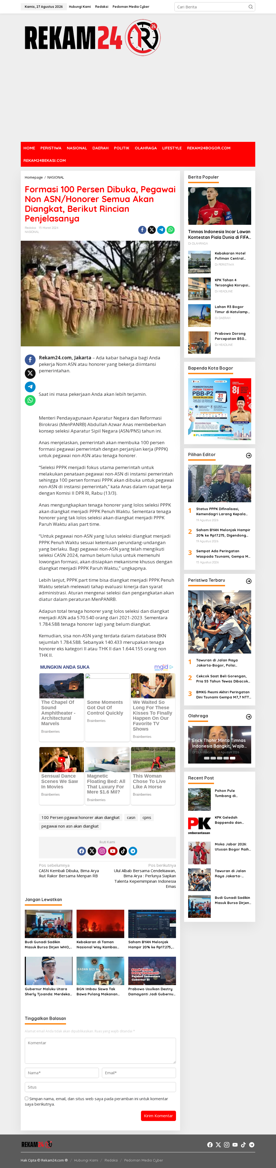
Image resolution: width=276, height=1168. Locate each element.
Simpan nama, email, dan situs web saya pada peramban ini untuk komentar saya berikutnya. (96, 1101)
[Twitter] (92, 851)
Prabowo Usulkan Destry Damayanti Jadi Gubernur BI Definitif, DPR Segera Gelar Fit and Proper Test (151, 992)
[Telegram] (133, 851)
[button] (250, 6)
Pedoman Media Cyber (143, 1160)
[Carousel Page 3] (219, 758)
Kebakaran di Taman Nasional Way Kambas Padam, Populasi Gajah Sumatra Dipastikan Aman (100, 945)
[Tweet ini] (152, 230)
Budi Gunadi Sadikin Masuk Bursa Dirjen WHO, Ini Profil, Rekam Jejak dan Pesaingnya (47, 945)
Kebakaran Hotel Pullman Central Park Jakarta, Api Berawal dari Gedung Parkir (230, 256)
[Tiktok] (123, 851)
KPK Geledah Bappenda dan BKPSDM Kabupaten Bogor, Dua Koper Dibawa (232, 820)
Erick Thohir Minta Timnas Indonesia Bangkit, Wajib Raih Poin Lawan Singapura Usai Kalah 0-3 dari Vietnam (219, 743)
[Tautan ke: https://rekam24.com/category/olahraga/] (249, 717)
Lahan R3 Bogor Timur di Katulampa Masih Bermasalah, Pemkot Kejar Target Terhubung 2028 (232, 309)
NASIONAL (32, 232)
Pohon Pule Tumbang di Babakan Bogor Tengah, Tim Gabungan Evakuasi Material (232, 793)
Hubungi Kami (86, 1160)
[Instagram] (102, 851)
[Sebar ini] (142, 230)
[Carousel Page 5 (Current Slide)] (232, 758)
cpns (147, 817)
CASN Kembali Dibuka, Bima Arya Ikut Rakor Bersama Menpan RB (69, 870)
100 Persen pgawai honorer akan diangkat (81, 817)
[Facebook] (81, 851)
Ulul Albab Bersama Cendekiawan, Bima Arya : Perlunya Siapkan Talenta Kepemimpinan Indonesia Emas (145, 876)
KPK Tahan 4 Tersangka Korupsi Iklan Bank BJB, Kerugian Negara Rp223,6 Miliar (231, 283)
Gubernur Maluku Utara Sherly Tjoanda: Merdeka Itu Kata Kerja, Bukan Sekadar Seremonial (47, 992)
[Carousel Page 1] (206, 758)
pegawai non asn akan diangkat (70, 826)
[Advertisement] (138, 100)
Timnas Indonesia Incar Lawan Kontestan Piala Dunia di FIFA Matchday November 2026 (219, 234)
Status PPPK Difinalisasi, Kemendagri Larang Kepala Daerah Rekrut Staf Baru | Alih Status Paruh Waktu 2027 (223, 512)
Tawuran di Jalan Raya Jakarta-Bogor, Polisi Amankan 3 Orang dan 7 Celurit (217, 663)
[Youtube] (112, 851)
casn (131, 817)
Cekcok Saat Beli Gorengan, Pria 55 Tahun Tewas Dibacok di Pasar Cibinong (222, 679)
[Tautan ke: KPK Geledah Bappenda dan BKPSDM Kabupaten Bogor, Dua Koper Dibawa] (199, 825)
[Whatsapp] (171, 230)
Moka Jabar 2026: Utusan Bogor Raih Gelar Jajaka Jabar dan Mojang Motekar (232, 847)
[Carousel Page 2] (213, 758)
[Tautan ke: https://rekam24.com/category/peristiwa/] (249, 581)
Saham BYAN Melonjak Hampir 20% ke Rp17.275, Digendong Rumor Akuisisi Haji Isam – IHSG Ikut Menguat (151, 945)
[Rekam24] (92, 37)
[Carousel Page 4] (226, 758)
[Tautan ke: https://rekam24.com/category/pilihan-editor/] (249, 455)
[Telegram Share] (161, 230)
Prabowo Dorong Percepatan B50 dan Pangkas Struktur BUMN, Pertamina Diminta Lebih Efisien (231, 336)
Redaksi (111, 1160)
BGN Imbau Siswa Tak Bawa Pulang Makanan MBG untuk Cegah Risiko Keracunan (98, 992)
